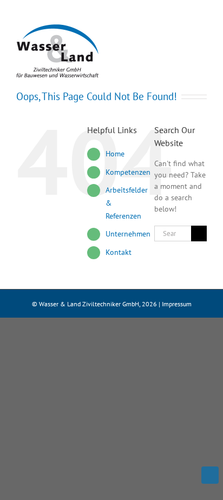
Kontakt (119, 252)
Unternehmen (128, 234)
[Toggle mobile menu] (202, 35)
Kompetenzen (128, 172)
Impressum (177, 304)
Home (115, 154)
